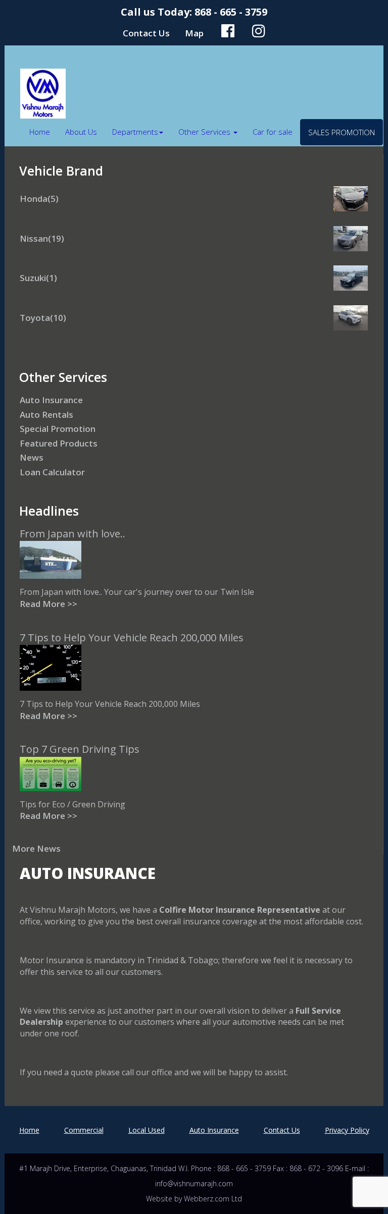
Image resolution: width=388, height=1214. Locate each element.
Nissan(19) (42, 238)
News (31, 457)
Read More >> (48, 604)
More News (36, 848)
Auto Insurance (51, 400)
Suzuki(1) (38, 278)
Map (194, 33)
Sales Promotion (341, 132)
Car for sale (273, 132)
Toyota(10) (43, 317)
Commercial (84, 1130)
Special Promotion (57, 428)
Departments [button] (135, 132)
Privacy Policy (347, 1130)
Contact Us (146, 33)
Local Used (146, 1130)
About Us (81, 132)
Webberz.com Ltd (213, 1198)
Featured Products (59, 443)
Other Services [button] (205, 132)
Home (39, 132)
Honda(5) (39, 198)
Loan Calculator (52, 472)
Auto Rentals (46, 414)
